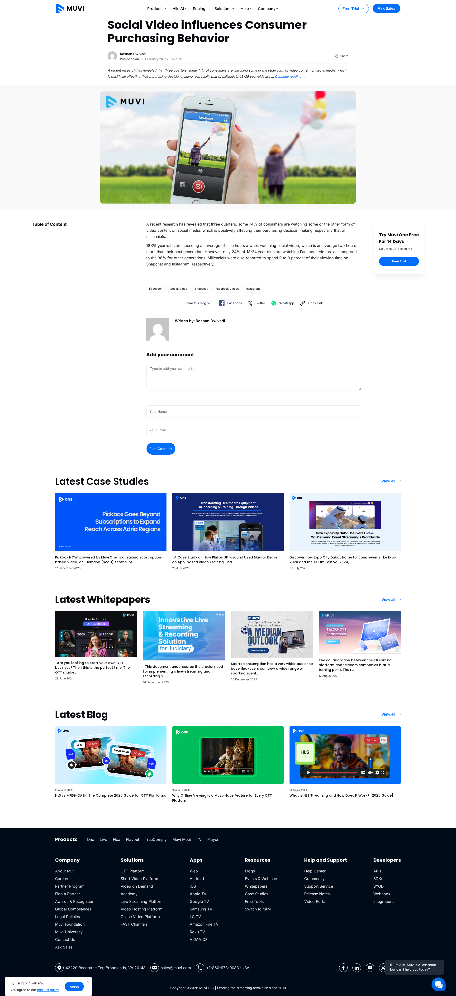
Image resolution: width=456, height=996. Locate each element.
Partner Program (70, 886)
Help (245, 8)
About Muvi (65, 871)
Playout (132, 839)
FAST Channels (134, 924)
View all (388, 481)
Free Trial (350, 8)
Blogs (250, 871)
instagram (253, 288)
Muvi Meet (181, 839)
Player (212, 839)
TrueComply (156, 839)
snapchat (201, 288)
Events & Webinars (261, 878)
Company (267, 8)
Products (155, 8)
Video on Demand (137, 886)
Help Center (315, 871)
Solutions (223, 8)
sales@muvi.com (176, 967)
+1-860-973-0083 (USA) (228, 967)
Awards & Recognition (74, 901)
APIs (377, 871)
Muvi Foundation (70, 924)
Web (194, 871)
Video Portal (315, 901)
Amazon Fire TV (204, 924)
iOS (193, 886)
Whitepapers (256, 886)
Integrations (383, 901)
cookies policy (48, 990)
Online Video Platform (140, 916)
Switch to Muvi (258, 909)
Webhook (381, 893)
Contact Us (65, 939)
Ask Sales (386, 8)
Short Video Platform (139, 878)
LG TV (195, 916)
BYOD (378, 886)
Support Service (318, 886)
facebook (155, 288)
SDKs (378, 878)
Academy (129, 893)
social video (178, 288)
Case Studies (256, 893)
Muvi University (69, 931)
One (90, 839)
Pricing (199, 8)
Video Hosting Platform (141, 909)
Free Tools (254, 901)
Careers (62, 878)
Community (314, 878)
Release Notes (317, 893)
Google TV (199, 901)
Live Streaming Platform (142, 901)
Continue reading (290, 76)
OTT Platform (133, 871)
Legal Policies (67, 916)
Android (197, 878)
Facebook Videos (227, 288)
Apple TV (198, 893)
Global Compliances (73, 909)
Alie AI (178, 8)
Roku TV (197, 931)
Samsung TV (201, 909)
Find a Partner (67, 893)
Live (103, 839)
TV (199, 839)
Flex (116, 839)
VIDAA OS (199, 939)
